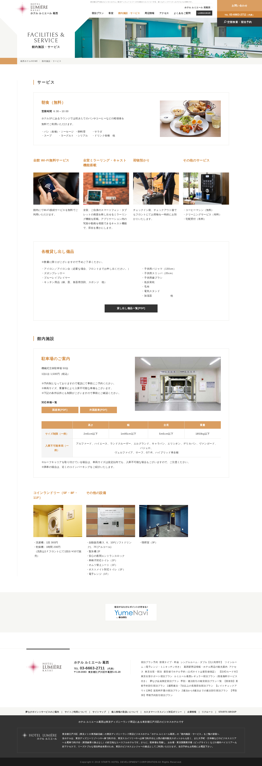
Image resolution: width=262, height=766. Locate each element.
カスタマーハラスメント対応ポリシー (163, 712)
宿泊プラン (98, 13)
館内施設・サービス (129, 13)
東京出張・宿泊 (153, 671)
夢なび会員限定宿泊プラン (164, 681)
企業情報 (191, 712)
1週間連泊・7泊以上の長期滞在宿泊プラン (190, 686)
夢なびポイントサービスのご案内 (42, 712)
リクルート (207, 712)
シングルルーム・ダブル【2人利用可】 (202, 662)
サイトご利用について (76, 712)
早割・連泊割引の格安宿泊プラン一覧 (201, 681)
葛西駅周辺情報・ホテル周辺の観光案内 (205, 667)
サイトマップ (99, 712)
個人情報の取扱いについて (124, 712)
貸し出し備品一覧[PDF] (131, 308)
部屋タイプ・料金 (169, 662)
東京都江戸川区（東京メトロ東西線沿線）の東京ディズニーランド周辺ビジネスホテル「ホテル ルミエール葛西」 (119, 734)
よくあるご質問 (182, 13)
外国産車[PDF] (98, 410)
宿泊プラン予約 (149, 662)
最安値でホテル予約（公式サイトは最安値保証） (190, 671)
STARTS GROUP (228, 712)
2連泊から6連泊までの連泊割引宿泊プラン (205, 690)
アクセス (164, 13)
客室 (111, 13)
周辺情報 (149, 13)
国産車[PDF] (59, 410)
